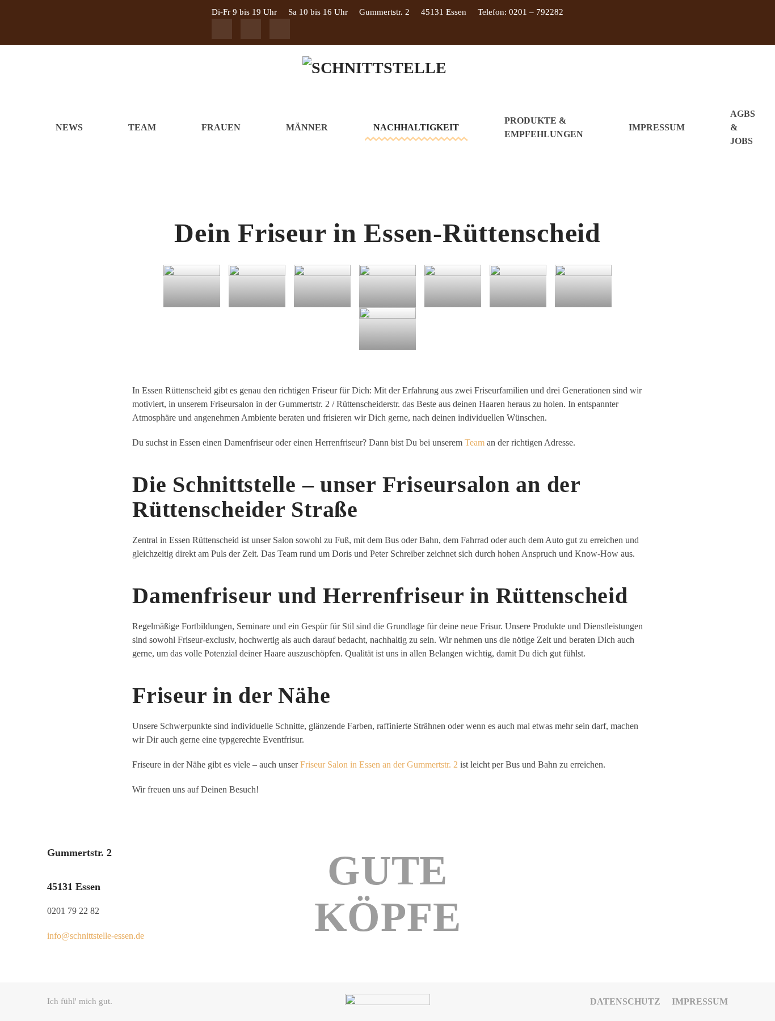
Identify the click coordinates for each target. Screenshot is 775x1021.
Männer (307, 127)
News (69, 127)
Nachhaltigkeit (416, 127)
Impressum (657, 127)
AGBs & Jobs (742, 127)
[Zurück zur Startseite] (387, 72)
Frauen (221, 127)
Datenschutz (625, 1001)
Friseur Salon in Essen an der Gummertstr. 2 (379, 764)
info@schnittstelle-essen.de (95, 935)
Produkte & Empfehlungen (543, 127)
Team (142, 127)
